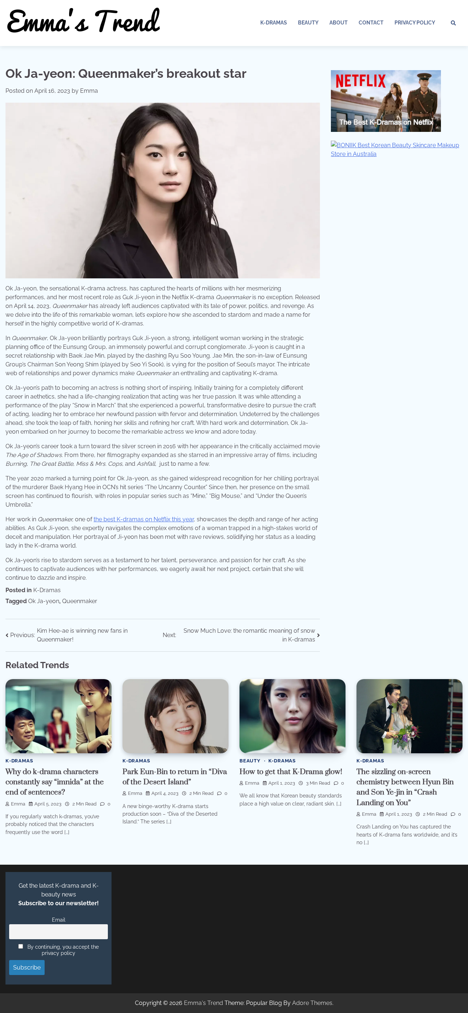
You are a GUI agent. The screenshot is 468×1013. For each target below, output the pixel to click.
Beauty (308, 23)
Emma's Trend (203, 1002)
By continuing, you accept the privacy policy (62, 950)
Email (58, 920)
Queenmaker (79, 601)
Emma (89, 90)
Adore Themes (312, 1002)
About (338, 23)
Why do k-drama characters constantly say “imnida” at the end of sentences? (54, 782)
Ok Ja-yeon (43, 601)
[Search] (453, 23)
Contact (371, 23)
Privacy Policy (415, 23)
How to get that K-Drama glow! (290, 772)
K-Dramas (273, 23)
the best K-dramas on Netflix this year (144, 519)
